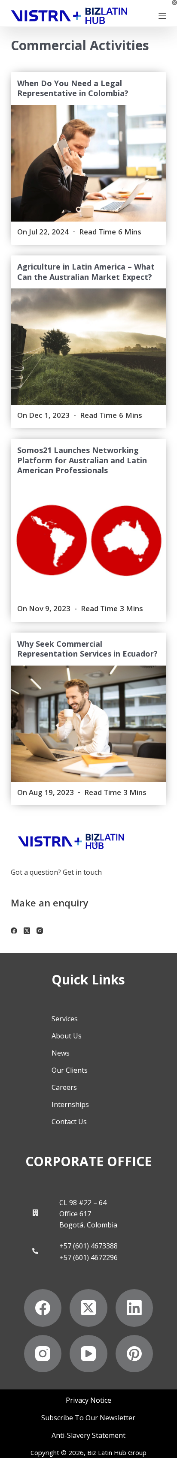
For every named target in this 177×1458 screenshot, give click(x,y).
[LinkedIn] (134, 1308)
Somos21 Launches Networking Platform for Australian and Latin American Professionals (82, 460)
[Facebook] (14, 930)
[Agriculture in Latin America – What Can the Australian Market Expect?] (89, 346)
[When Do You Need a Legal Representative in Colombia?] (89, 163)
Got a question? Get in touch (56, 872)
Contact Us (69, 1121)
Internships (70, 1104)
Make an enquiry (49, 902)
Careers (64, 1087)
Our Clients (70, 1070)
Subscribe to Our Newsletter (88, 1417)
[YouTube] (88, 1354)
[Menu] (162, 16)
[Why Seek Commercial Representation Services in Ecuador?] (89, 724)
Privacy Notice (88, 1400)
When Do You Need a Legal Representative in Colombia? (72, 88)
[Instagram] (40, 930)
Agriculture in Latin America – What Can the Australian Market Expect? (86, 271)
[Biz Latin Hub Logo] (69, 15)
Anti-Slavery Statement (88, 1435)
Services (65, 1018)
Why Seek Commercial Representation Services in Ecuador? (87, 649)
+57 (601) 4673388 (88, 1246)
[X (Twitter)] (27, 930)
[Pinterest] (134, 1354)
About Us (67, 1036)
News (61, 1053)
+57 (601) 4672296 (88, 1257)
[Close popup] (174, 2)
